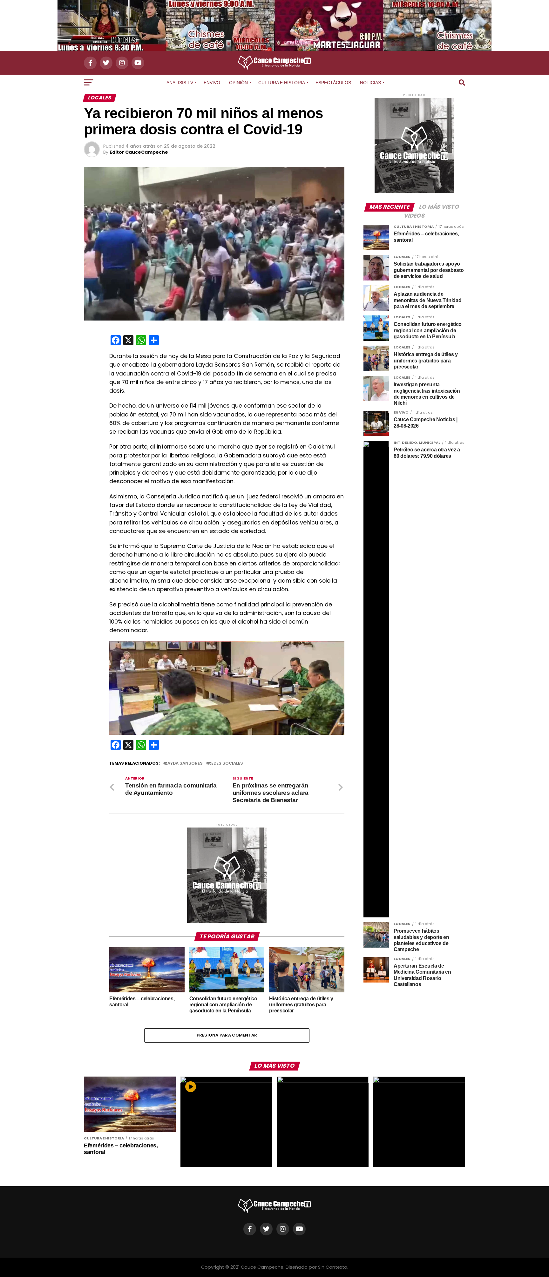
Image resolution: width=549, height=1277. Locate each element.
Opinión (238, 82)
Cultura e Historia (281, 82)
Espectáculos (333, 82)
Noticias (370, 82)
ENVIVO (212, 82)
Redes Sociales (225, 763)
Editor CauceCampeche (139, 152)
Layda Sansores (184, 763)
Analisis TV (179, 82)
